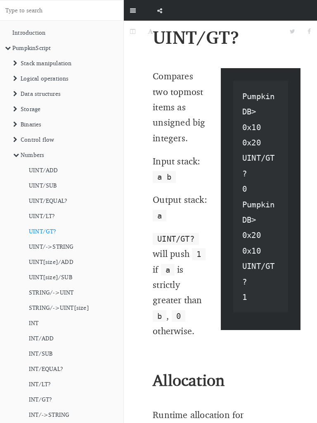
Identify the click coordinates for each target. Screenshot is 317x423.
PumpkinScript (31, 47)
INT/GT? (40, 399)
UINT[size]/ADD (51, 261)
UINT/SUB (43, 185)
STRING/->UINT (51, 292)
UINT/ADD (43, 169)
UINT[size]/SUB (50, 276)
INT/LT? (40, 383)
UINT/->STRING (51, 246)
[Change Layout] (133, 31)
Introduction (28, 32)
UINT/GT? (43, 231)
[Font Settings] (150, 31)
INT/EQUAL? (46, 368)
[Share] (159, 10)
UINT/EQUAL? (48, 200)
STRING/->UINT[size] (59, 307)
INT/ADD (41, 338)
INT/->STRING (49, 414)
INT (34, 322)
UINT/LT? (42, 215)
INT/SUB (40, 353)
